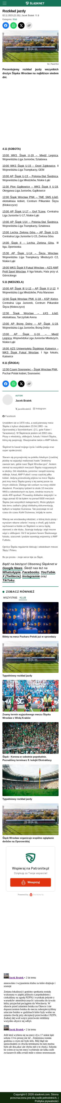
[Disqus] (30, 1013)
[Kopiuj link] (29, 25)
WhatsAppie (11, 572)
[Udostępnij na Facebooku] (5, 25)
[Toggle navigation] (4, 3)
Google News (12, 568)
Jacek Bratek (28, 15)
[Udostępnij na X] (21, 25)
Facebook (10, 416)
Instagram (41, 408)
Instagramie (31, 576)
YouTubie (48, 572)
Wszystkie (10, 597)
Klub (15, 19)
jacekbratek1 (23, 409)
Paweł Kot (55, 64)
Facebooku (30, 572)
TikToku (8, 580)
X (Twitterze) (11, 576)
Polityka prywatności (47, 1101)
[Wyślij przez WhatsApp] (13, 25)
